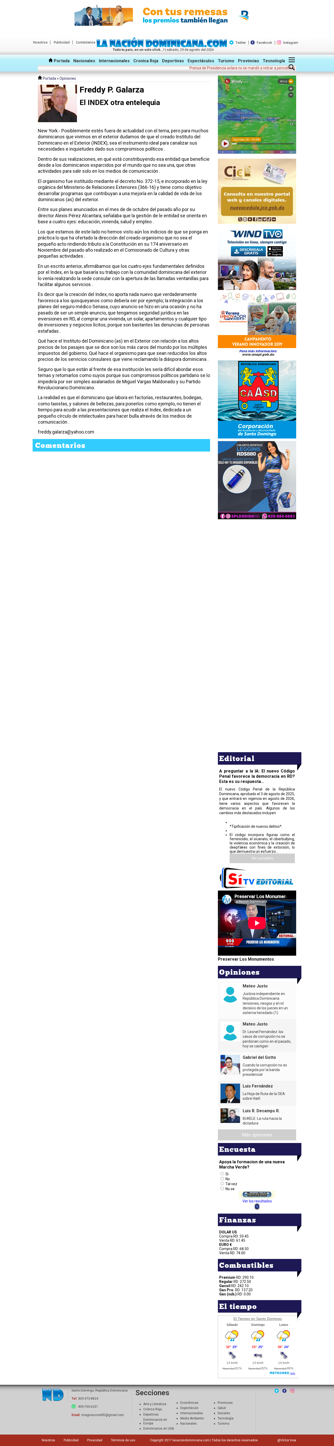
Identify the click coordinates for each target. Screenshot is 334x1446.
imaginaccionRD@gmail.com (102, 1415)
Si (227, 1174)
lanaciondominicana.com (191, 1440)
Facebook (264, 43)
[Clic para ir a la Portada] (163, 46)
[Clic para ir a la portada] (53, 1395)
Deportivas (173, 60)
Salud (222, 1408)
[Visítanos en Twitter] (277, 1391)
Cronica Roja (145, 60)
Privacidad (94, 1440)
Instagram (290, 43)
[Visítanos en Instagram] (292, 1391)
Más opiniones (257, 1135)
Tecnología (274, 60)
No (227, 1179)
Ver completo (262, 858)
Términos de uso (123, 1440)
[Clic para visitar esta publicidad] (167, 15)
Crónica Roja (152, 1409)
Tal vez (231, 1184)
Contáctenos (85, 42)
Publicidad (62, 42)
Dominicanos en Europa (155, 1421)
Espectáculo (189, 1408)
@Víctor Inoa (286, 1440)
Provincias (248, 60)
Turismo (226, 60)
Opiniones (67, 78)
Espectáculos (201, 60)
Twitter (241, 43)
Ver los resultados (257, 1201)
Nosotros (40, 42)
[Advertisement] (257, 557)
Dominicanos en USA (158, 1428)
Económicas (189, 1403)
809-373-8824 (88, 1398)
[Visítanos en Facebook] (284, 1391)
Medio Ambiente (192, 1418)
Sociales (224, 1413)
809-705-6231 (88, 1406)
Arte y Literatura (154, 1404)
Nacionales (84, 60)
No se (230, 1189)
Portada (61, 60)
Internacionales (114, 60)
